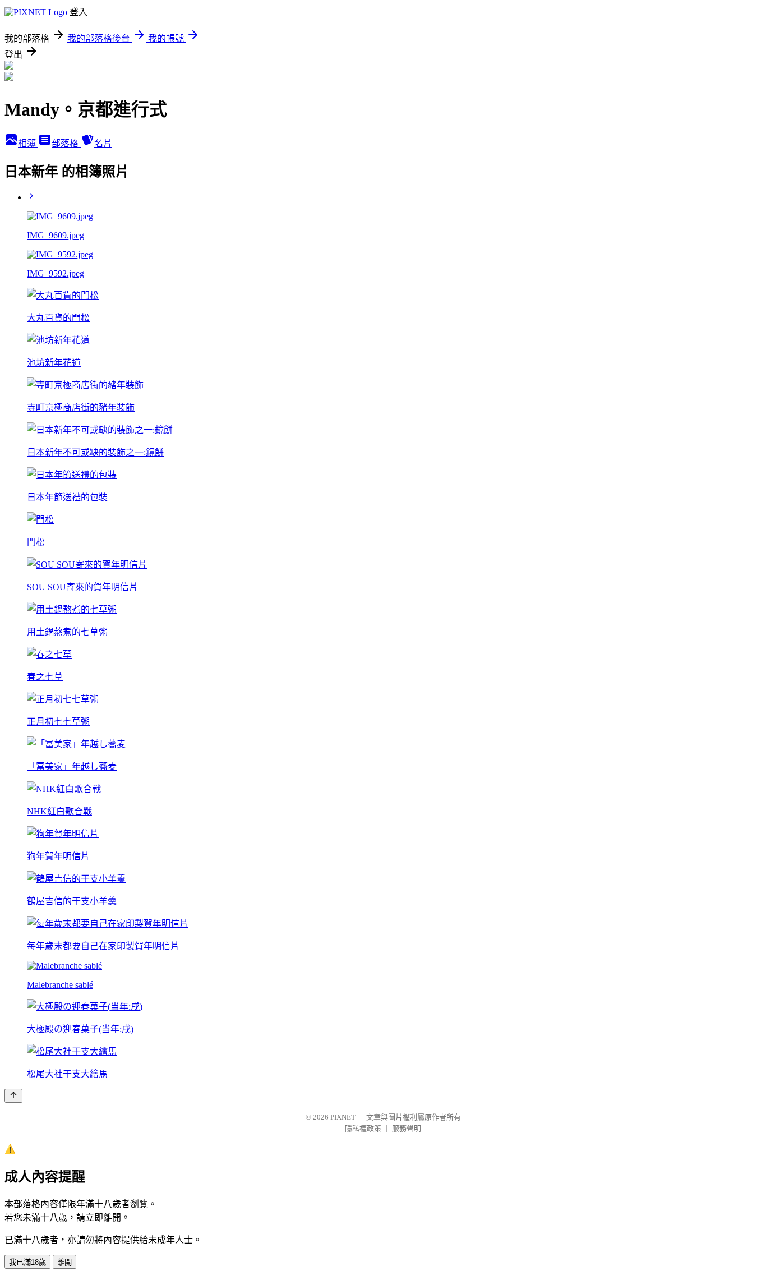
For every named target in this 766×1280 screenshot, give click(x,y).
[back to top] (13, 1096)
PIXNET (343, 1117)
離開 (64, 1262)
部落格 (66, 143)
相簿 (28, 143)
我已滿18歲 (27, 1262)
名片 (103, 143)
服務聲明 (406, 1128)
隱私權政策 (363, 1128)
